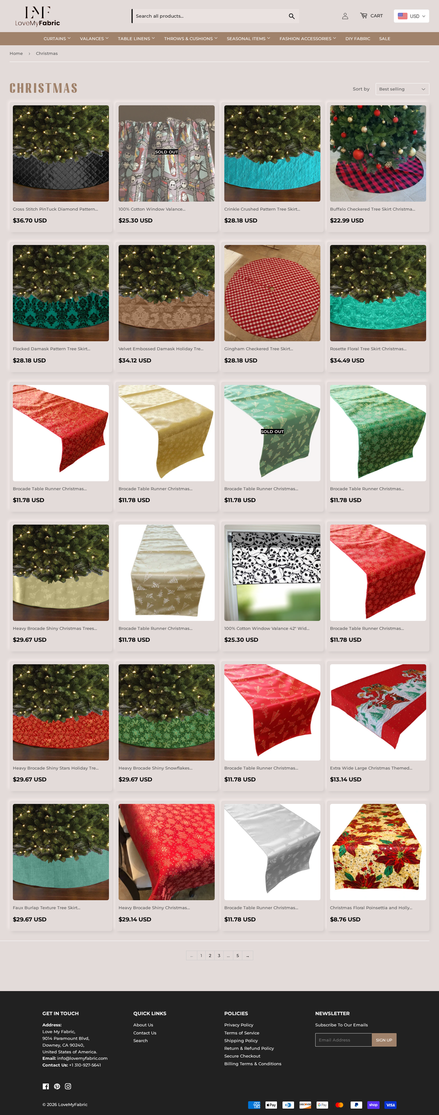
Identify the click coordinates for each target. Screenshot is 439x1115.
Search (140, 1040)
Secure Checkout (242, 1055)
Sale (384, 38)
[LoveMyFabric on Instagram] (68, 1087)
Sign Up (384, 1040)
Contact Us (145, 1032)
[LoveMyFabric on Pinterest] (57, 1087)
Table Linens (134, 38)
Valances (92, 38)
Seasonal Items (247, 38)
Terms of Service (241, 1032)
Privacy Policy (238, 1024)
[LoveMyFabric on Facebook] (45, 1087)
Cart (376, 16)
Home (16, 53)
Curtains (55, 38)
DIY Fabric (357, 38)
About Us (143, 1024)
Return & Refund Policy (249, 1048)
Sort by (361, 89)
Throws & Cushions (189, 38)
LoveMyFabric (72, 1104)
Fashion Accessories (306, 38)
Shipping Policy (241, 1040)
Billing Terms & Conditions (253, 1063)
